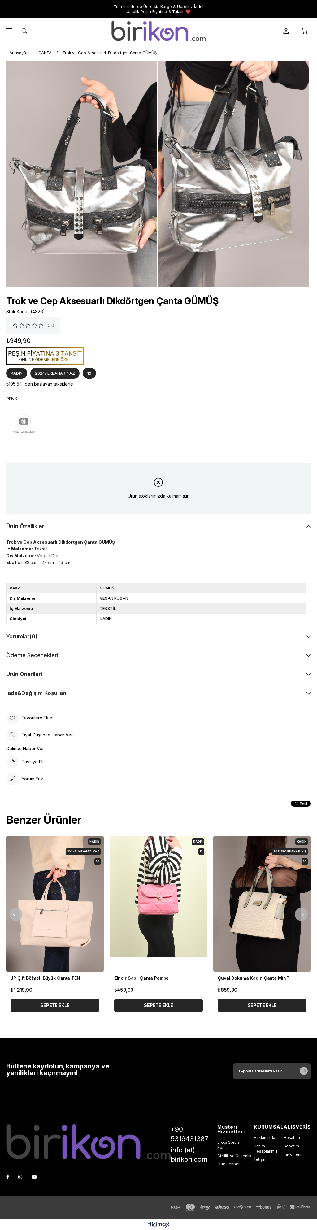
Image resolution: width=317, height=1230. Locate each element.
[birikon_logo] (88, 1141)
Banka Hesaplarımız (266, 1149)
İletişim (260, 1159)
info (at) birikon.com (189, 1154)
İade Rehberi (229, 1164)
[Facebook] (7, 1177)
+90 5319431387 (189, 1134)
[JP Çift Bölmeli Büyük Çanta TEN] (55, 904)
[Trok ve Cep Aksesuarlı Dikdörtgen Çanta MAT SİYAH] (24, 429)
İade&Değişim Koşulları (36, 693)
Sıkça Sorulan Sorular (229, 1145)
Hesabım (292, 1137)
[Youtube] (34, 1177)
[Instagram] (20, 1177)
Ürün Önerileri (24, 674)
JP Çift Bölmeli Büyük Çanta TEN (45, 978)
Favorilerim (294, 1154)
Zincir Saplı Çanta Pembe (141, 978)
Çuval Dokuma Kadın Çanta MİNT (253, 978)
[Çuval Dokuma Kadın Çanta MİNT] (262, 904)
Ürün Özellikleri (26, 526)
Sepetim (291, 1146)
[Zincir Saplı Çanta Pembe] (158, 904)
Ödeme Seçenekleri (32, 655)
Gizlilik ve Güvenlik (234, 1156)
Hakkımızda (264, 1137)
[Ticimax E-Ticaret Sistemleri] (159, 1225)
